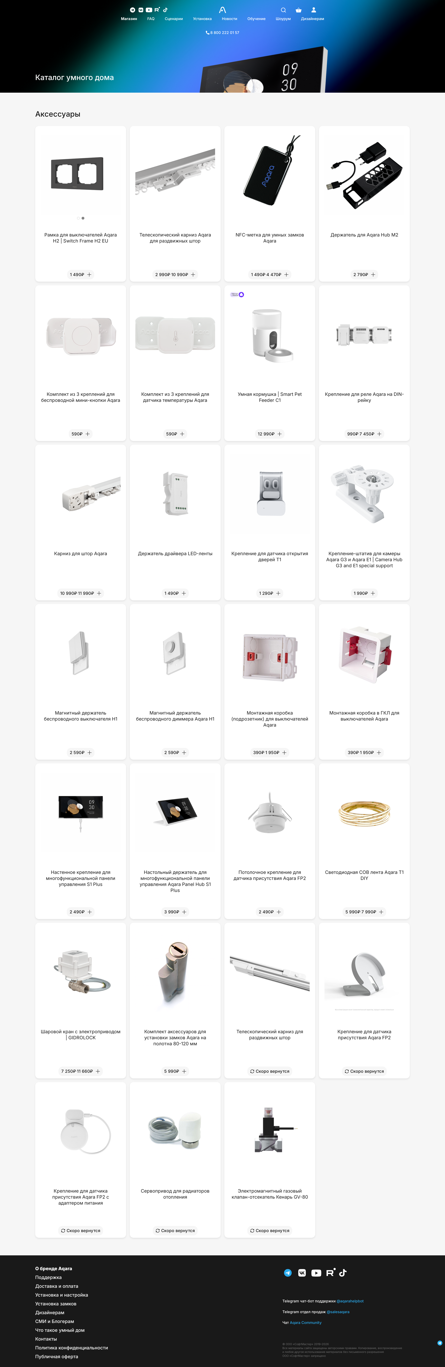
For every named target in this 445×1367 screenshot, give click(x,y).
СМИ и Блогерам (54, 1321)
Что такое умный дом (60, 1330)
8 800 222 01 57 (224, 32)
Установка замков (55, 1304)
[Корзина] (298, 10)
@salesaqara (316, 1312)
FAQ (151, 19)
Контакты (46, 1339)
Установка (202, 19)
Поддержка (48, 1277)
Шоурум (283, 19)
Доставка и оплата (56, 1286)
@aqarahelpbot (323, 1301)
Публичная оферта (56, 1356)
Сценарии (174, 19)
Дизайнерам (312, 19)
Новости (229, 19)
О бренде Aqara (53, 1268)
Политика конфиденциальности (71, 1348)
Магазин (129, 19)
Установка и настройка (61, 1295)
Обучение (256, 19)
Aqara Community (302, 1322)
